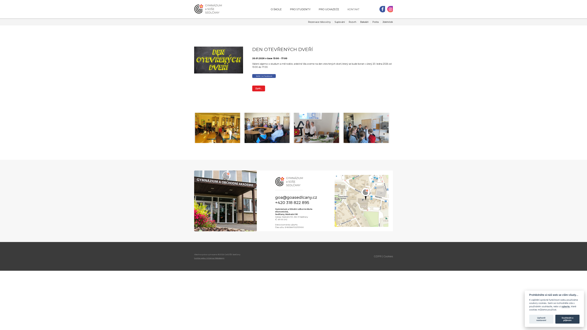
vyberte (565, 306)
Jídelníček (387, 22)
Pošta (375, 22)
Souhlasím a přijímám (567, 319)
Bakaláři (364, 22)
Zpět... (258, 88)
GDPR (378, 256)
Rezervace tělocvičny (319, 22)
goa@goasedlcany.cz (296, 197)
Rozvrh (352, 22)
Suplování (340, 22)
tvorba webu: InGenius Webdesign (209, 258)
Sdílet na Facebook (264, 76)
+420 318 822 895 (292, 202)
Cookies (388, 256)
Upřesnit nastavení (541, 319)
